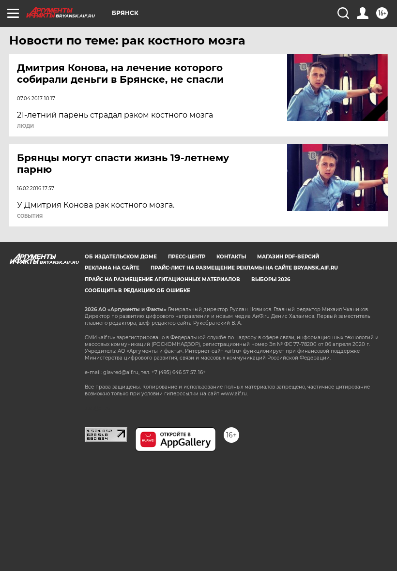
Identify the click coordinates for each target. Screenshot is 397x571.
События (30, 216)
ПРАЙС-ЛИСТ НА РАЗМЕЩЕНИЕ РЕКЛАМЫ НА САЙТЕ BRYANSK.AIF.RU (244, 268)
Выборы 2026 (270, 279)
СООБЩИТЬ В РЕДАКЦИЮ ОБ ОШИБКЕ (137, 290)
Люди (25, 126)
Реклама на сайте (112, 268)
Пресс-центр (186, 257)
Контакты (231, 257)
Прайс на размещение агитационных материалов (162, 279)
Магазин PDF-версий (288, 257)
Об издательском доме (121, 257)
